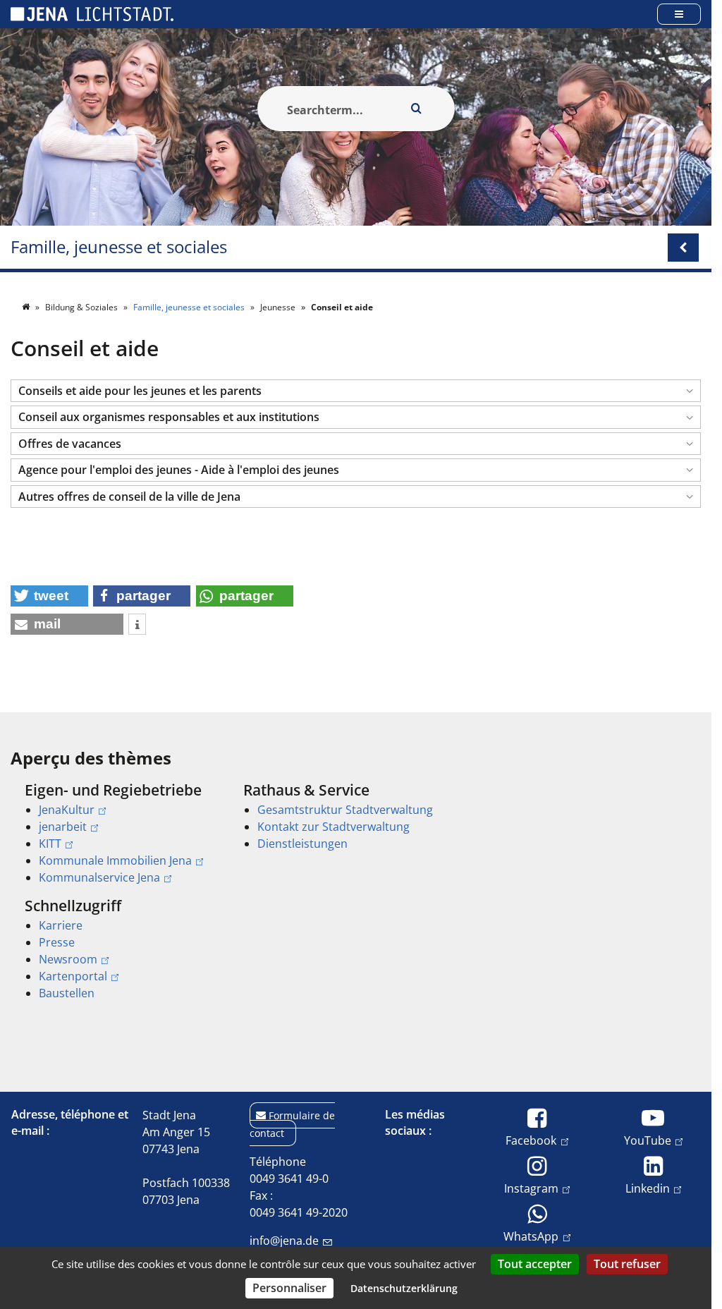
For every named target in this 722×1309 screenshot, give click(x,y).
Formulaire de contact (292, 1124)
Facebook (531, 1140)
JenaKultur (66, 809)
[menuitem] (114, 833)
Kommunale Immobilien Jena (115, 860)
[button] (355, 391)
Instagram (531, 1188)
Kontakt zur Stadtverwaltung (333, 826)
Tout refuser (627, 1264)
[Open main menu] (679, 14)
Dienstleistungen (302, 843)
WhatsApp (530, 1236)
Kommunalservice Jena (99, 877)
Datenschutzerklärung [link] (404, 1288)
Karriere (60, 925)
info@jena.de (284, 1240)
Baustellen (66, 993)
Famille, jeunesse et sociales (119, 247)
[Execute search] (416, 109)
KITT (50, 843)
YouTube (647, 1140)
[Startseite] (27, 307)
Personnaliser (289, 1288)
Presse (57, 942)
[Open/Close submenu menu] (683, 247)
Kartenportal (73, 976)
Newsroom (68, 959)
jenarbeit (63, 826)
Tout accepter (535, 1264)
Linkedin (647, 1188)
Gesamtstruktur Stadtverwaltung (345, 809)
